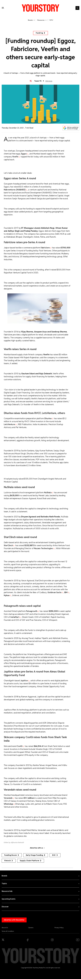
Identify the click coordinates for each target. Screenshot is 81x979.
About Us (5, 928)
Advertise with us (36, 848)
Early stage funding (34, 855)
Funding (39, 33)
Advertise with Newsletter (14, 920)
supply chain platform (29, 861)
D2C (54, 855)
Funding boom (10, 855)
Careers (30, 928)
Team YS (37, 81)
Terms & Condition (8, 931)
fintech (7, 861)
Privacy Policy (59, 928)
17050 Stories (48, 81)
